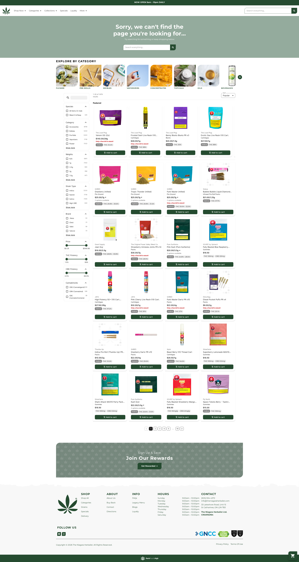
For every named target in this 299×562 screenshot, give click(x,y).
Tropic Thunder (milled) (141, 191)
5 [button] (168, 429)
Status (205, 189)
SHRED (97, 189)
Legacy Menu (138, 503)
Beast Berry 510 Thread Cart (179, 352)
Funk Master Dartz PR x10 (178, 299)
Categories (34, 11)
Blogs (134, 507)
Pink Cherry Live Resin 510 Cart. (145, 299)
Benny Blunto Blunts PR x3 (177, 135)
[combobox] (268, 11)
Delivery (85, 516)
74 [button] (177, 429)
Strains (84, 507)
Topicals (179, 88)
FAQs (134, 498)
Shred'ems (207, 349)
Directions (111, 511)
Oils (200, 88)
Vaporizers (133, 88)
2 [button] (155, 429)
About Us (111, 498)
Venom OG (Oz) (103, 135)
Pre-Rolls (85, 88)
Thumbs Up (99, 349)
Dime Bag (206, 297)
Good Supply (100, 244)
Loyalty (73, 11)
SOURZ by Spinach (210, 244)
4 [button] (164, 429)
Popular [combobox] (226, 95)
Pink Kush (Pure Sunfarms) (178, 247)
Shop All (85, 498)
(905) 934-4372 (208, 498)
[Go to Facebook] (59, 534)
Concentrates (158, 88)
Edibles (107, 88)
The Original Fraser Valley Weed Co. (144, 244)
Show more (70, 148)
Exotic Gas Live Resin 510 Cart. (215, 135)
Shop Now (19, 11)
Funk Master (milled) (176, 191)
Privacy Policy (222, 544)
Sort (224, 93)
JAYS (97, 297)
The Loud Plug (101, 133)
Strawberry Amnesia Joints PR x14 (146, 247)
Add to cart (111, 153)
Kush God (135, 402)
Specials (64, 11)
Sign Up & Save (149, 452)
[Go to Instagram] (64, 534)
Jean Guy (99, 247)
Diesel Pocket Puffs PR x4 (214, 299)
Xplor (169, 349)
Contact (110, 507)
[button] (67, 97)
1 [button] (150, 429)
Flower (60, 88)
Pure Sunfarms (172, 244)
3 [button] (159, 429)
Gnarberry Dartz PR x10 (141, 352)
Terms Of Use (237, 544)
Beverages (227, 88)
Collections (49, 11)
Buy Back (111, 503)
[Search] (294, 11)
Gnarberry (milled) (103, 191)
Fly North (206, 399)
